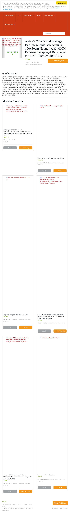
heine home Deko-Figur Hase (46, 475)
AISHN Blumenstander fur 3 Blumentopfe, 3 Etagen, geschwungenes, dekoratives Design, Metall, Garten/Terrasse (51, 316)
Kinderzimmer (28, 15)
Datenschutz (63, 508)
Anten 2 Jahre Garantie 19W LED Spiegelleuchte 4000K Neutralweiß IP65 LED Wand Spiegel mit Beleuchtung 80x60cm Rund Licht (17, 132)
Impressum (54, 508)
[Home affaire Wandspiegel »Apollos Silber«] (52, 131)
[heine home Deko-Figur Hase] (52, 405)
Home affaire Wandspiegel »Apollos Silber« (51, 158)
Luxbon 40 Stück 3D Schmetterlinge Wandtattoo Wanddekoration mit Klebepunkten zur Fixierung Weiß (17, 476)
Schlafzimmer (49, 15)
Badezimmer (9, 15)
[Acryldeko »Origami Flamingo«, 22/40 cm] (17, 245)
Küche (39, 15)
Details (10, 148)
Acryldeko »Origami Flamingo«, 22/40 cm (15, 315)
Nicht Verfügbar (58, 61)
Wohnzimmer (9, 24)
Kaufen (60, 171)
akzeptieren (62, 3)
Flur (18, 15)
